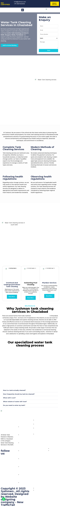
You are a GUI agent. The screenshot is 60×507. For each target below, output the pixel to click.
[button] (22, 10)
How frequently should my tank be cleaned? (19, 394)
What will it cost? (9, 398)
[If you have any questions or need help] (48, 419)
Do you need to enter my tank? (14, 405)
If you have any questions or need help (52, 426)
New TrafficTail (12, 503)
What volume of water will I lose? (15, 401)
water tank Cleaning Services (40, 315)
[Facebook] (3, 458)
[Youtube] (12, 458)
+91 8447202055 (51, 435)
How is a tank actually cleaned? (14, 390)
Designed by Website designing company (14, 498)
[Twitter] (7, 458)
